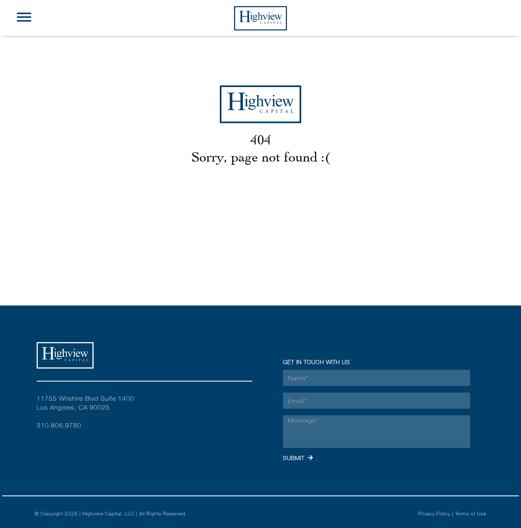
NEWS (260, 39)
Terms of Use (470, 513)
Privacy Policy (434, 513)
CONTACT (260, 56)
